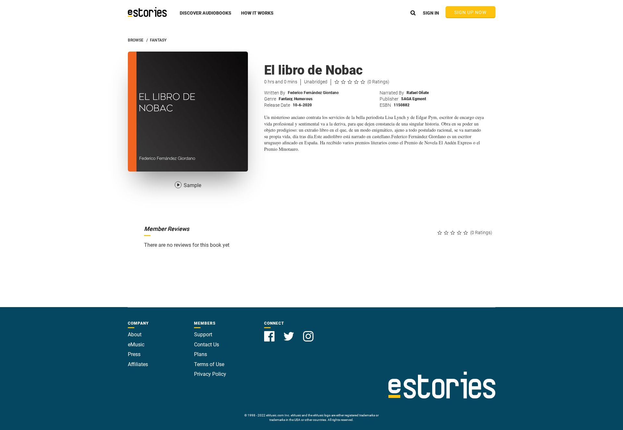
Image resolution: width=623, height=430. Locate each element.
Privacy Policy (210, 374)
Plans (200, 354)
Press (134, 354)
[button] (205, 16)
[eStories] (147, 12)
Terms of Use (209, 364)
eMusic (136, 344)
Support (203, 334)
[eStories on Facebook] (270, 332)
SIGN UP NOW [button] (470, 12)
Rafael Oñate (418, 92)
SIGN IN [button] (431, 13)
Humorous (303, 99)
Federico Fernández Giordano (313, 92)
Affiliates (138, 364)
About (134, 334)
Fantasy (286, 99)
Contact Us (206, 344)
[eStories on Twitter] (289, 332)
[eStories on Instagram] (308, 332)
